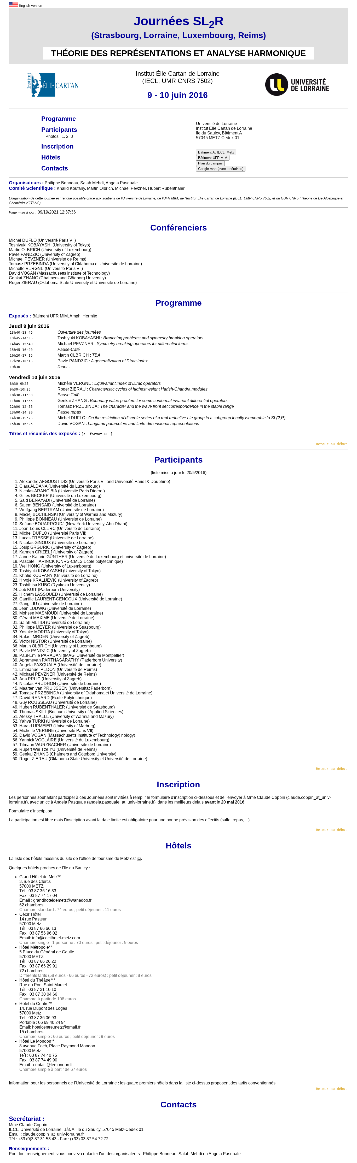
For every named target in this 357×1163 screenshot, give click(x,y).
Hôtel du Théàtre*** (37, 980)
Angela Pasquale (70, 802)
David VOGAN (22, 273)
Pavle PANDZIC (24, 254)
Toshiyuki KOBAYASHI (30, 245)
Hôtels (50, 157)
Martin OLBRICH (24, 249)
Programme (58, 118)
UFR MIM (170, 198)
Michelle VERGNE (26, 268)
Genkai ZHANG (23, 278)
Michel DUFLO (23, 240)
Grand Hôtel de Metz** (40, 877)
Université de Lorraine (138, 198)
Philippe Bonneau (159, 1154)
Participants (59, 129)
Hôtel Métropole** (35, 947)
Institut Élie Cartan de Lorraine (209, 198)
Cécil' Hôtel (30, 914)
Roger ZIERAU (23, 282)
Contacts (54, 168)
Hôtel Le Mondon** (36, 1041)
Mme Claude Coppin (266, 797)
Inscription (57, 146)
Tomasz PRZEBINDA (29, 264)
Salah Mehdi (190, 1154)
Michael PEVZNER (27, 259)
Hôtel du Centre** (35, 1003)
